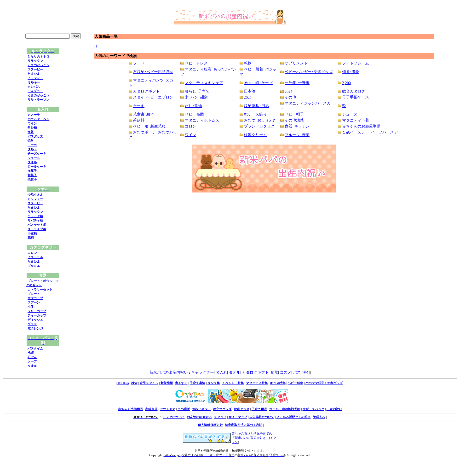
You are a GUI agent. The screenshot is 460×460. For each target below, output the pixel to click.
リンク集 (213, 383)
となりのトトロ (38, 56)
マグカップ (35, 298)
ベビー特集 (295, 383)
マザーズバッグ (313, 409)
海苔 (31, 132)
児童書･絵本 (143, 114)
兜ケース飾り (255, 114)
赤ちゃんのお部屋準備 (361, 126)
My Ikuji (123, 383)
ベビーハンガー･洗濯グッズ (309, 72)
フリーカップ (37, 311)
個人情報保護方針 (210, 425)
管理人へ (319, 417)
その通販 (184, 409)
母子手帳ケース (355, 97)
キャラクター (202, 372)
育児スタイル (149, 383)
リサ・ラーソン (38, 99)
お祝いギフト (201, 409)
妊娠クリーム (255, 135)
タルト (32, 149)
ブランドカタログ (259, 126)
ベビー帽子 (294, 114)
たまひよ (34, 74)
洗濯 (31, 353)
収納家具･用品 (256, 106)
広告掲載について (261, 417)
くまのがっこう (38, 65)
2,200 (346, 83)
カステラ (34, 114)
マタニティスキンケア (204, 83)
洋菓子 (32, 171)
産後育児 (151, 409)
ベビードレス (196, 63)
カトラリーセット (40, 289)
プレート (34, 294)
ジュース (34, 158)
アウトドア (167, 409)
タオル (32, 162)
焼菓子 (32, 179)
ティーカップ (37, 315)
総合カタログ (353, 91)
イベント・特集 (233, 383)
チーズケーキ (37, 153)
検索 (134, 383)
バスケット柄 (37, 225)
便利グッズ (241, 409)
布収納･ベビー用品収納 (153, 72)
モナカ (32, 145)
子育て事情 (197, 383)
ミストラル (35, 257)
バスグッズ (35, 136)
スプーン (34, 302)
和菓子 (32, 175)
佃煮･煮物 (350, 72)
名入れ (221, 372)
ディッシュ (35, 319)
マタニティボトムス (202, 120)
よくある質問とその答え (293, 417)
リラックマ (35, 61)
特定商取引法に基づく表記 (243, 425)
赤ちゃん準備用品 (130, 409)
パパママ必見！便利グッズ (324, 383)
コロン (32, 253)
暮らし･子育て (197, 91)
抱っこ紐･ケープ (258, 83)
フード (138, 63)
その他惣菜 (294, 120)
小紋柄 (32, 233)
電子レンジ (35, 328)
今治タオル (35, 194)
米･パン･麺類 (196, 97)
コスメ (285, 372)
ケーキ (138, 106)
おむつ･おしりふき (260, 120)
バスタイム (35, 348)
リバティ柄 (35, 220)
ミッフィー (35, 78)
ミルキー (34, 82)
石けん (32, 357)
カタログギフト (146, 91)
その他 (290, 97)
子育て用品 (259, 409)
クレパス (34, 86)
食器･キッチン (297, 126)
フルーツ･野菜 (297, 135)
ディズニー (35, 91)
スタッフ (220, 417)
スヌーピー (35, 69)
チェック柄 (35, 216)
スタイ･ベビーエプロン (153, 97)
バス (297, 372)
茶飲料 (138, 120)
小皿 (31, 307)
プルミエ (34, 266)
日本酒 (249, 91)
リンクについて (174, 417)
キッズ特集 (278, 383)
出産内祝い (334, 409)
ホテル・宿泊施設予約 (284, 409)
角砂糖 (32, 127)
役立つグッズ (222, 409)
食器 (274, 372)
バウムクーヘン (38, 119)
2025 (248, 97)
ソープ (32, 361)
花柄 (31, 237)
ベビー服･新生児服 (149, 126)
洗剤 (306, 372)
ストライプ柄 (37, 229)
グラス (32, 324)
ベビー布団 (194, 114)
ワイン (32, 123)
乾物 (248, 63)
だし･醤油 (193, 106)
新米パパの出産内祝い (169, 372)
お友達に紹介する (199, 417)
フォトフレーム (355, 63)
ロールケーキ (37, 166)
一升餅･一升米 (297, 83)
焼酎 (31, 140)
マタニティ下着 (355, 120)
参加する (181, 383)
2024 (288, 91)
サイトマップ (238, 417)
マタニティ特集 (257, 383)
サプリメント (296, 63)
